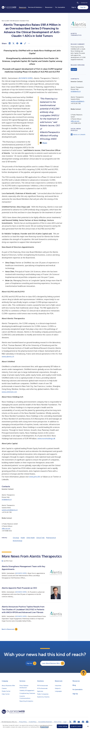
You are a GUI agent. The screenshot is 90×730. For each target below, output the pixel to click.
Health (23, 538)
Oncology (16, 538)
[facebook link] (83, 722)
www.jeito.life (34, 476)
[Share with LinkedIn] (9, 43)
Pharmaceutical (51, 538)
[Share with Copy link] (25, 43)
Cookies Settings (62, 726)
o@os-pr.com (6, 528)
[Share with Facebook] (17, 43)
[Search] (77, 3)
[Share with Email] (21, 43)
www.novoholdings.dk (46, 438)
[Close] (87, 726)
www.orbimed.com (9, 392)
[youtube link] (79, 722)
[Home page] (9, 7)
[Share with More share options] (29, 43)
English (73, 69)
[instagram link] (87, 722)
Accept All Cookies (76, 726)
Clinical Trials (40, 538)
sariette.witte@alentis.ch (10, 510)
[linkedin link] (74, 722)
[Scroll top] (83, 673)
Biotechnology (17, 541)
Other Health (30, 538)
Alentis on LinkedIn (79, 134)
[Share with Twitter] (13, 43)
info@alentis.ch (7, 499)
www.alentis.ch (8, 356)
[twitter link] (70, 722)
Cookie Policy (44, 727)
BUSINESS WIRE (25, 78)
